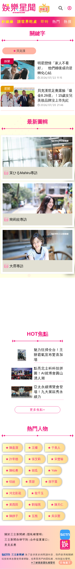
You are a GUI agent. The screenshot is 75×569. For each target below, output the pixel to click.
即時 (45, 21)
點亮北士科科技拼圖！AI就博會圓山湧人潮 (48, 373)
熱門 (56, 21)
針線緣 (8, 21)
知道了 (67, 562)
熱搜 (68, 21)
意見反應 (10, 544)
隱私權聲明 (34, 534)
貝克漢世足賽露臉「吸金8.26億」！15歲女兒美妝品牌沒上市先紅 (55, 95)
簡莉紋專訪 (18, 219)
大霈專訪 (16, 266)
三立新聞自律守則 (16, 539)
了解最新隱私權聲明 (44, 562)
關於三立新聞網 (15, 534)
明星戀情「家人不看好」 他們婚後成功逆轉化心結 (55, 68)
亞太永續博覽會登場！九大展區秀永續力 (48, 392)
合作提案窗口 (39, 539)
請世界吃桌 (27, 21)
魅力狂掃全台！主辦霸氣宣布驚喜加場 (48, 354)
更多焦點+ (37, 409)
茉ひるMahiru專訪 (23, 173)
